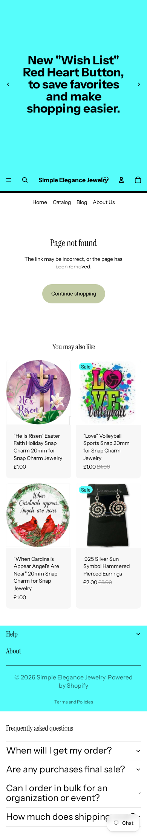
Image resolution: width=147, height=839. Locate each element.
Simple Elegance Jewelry (71, 677)
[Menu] (8, 180)
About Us (104, 202)
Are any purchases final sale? (65, 769)
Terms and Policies (73, 702)
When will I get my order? (59, 750)
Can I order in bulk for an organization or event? (56, 793)
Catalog (62, 202)
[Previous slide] (8, 84)
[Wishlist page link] (105, 180)
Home (39, 202)
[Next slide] (138, 84)
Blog (82, 202)
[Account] (121, 180)
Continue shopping (73, 293)
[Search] (25, 180)
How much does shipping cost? (70, 816)
